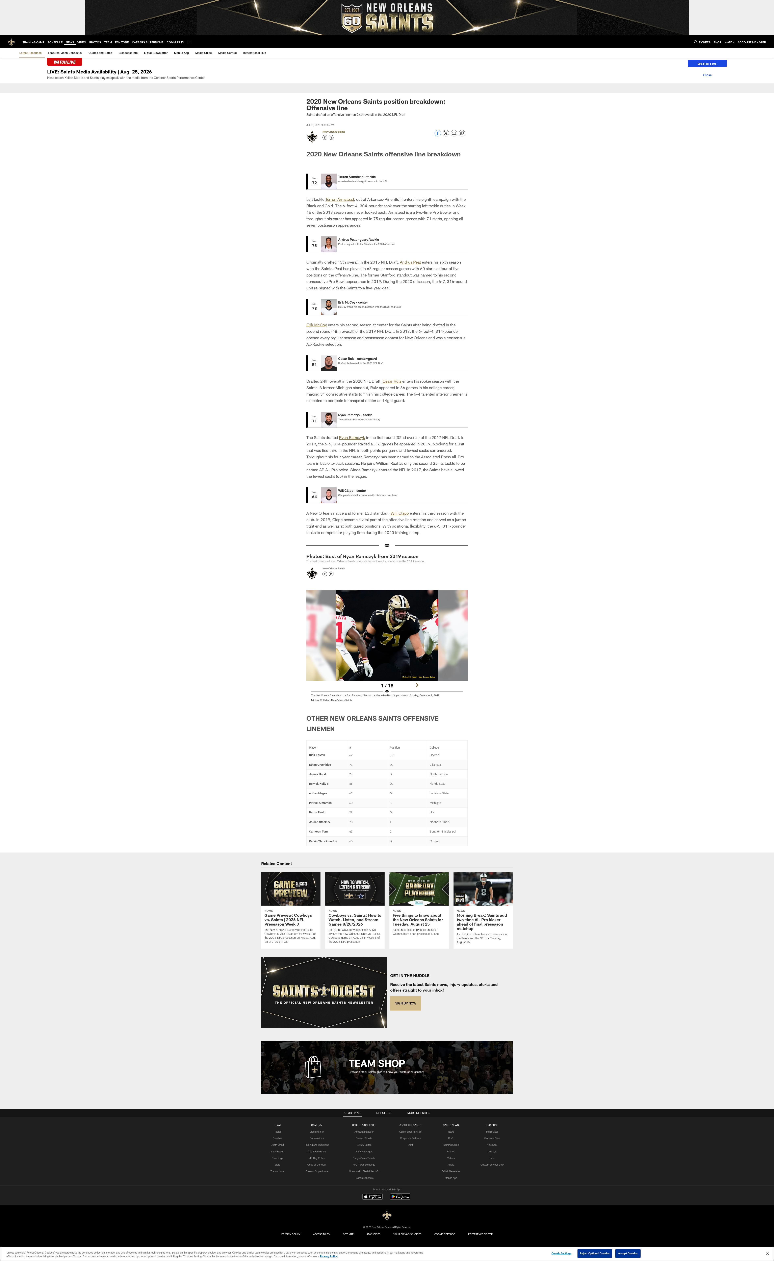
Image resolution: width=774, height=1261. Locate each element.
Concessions (317, 1138)
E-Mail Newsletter (451, 1171)
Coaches (277, 1138)
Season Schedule (364, 1177)
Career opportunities (410, 1131)
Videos (451, 1158)
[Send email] (454, 135)
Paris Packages (364, 1151)
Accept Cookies (628, 1253)
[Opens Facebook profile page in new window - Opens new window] (324, 137)
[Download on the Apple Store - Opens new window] (372, 1197)
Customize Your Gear (492, 1164)
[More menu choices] (188, 42)
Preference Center (480, 1234)
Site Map (348, 1234)
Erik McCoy (316, 324)
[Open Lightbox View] (387, 648)
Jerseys (492, 1151)
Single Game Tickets (364, 1158)
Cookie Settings (444, 1234)
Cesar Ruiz (392, 381)
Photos (451, 1151)
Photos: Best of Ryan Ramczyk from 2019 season (362, 556)
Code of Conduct (316, 1164)
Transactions (277, 1171)
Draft (451, 1138)
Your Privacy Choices (407, 1234)
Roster (277, 1131)
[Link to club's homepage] (11, 42)
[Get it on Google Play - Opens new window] (400, 1198)
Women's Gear (492, 1138)
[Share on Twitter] (446, 135)
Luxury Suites (364, 1144)
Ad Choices (374, 1234)
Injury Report (277, 1151)
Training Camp (451, 1144)
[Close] (707, 74)
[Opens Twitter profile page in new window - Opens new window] (331, 137)
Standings (277, 1158)
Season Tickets (364, 1138)
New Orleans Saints (333, 131)
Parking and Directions (317, 1144)
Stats (277, 1164)
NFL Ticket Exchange (364, 1164)
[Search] (695, 42)
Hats (492, 1158)
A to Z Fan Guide (317, 1151)
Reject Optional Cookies (595, 1253)
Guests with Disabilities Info (364, 1171)
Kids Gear (492, 1144)
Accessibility (321, 1234)
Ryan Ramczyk (352, 437)
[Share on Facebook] (438, 135)
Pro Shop (492, 1125)
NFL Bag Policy (317, 1158)
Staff (410, 1144)
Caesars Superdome (317, 1171)
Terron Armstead (339, 199)
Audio (451, 1164)
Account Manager (364, 1131)
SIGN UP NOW (405, 1003)
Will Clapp (400, 513)
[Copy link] (462, 133)
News (451, 1131)
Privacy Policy (290, 1234)
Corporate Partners (410, 1138)
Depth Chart (277, 1144)
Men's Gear (492, 1131)
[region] (387, 1254)
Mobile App (451, 1177)
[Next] (416, 685)
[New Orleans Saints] (387, 1215)
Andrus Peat (410, 262)
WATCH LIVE (707, 64)
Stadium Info (317, 1131)
